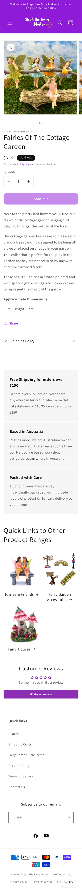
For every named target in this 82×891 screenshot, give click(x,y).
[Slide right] (51, 123)
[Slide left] (31, 123)
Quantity (10, 172)
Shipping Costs (20, 744)
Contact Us (16, 787)
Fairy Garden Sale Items (26, 755)
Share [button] (13, 323)
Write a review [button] (41, 694)
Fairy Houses (19, 649)
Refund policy (62, 874)
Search (13, 734)
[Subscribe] (68, 817)
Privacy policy (18, 881)
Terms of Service (21, 776)
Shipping (25, 164)
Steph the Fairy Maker (34, 874)
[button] (9, 22)
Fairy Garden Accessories (59, 597)
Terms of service (42, 881)
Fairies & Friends (19, 594)
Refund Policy (19, 765)
